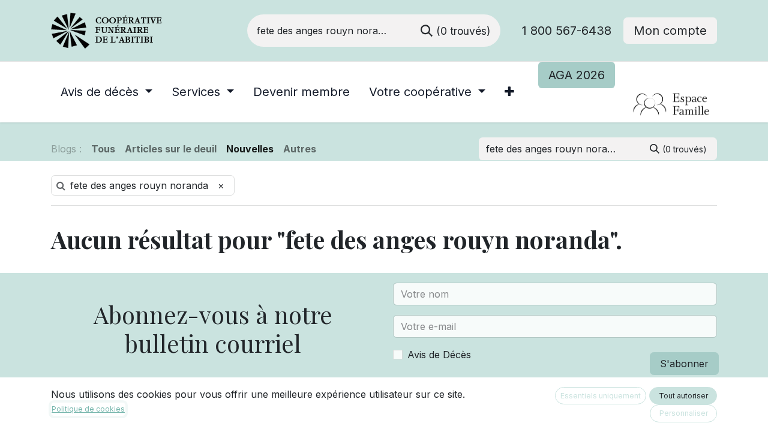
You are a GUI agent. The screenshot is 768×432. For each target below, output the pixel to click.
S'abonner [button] (684, 364)
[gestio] (627, 105)
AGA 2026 (576, 75)
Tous (103, 149)
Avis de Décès (439, 355)
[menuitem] (106, 92)
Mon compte (670, 30)
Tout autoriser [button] (683, 395)
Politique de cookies (88, 408)
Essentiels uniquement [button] (600, 395)
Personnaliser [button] (683, 413)
